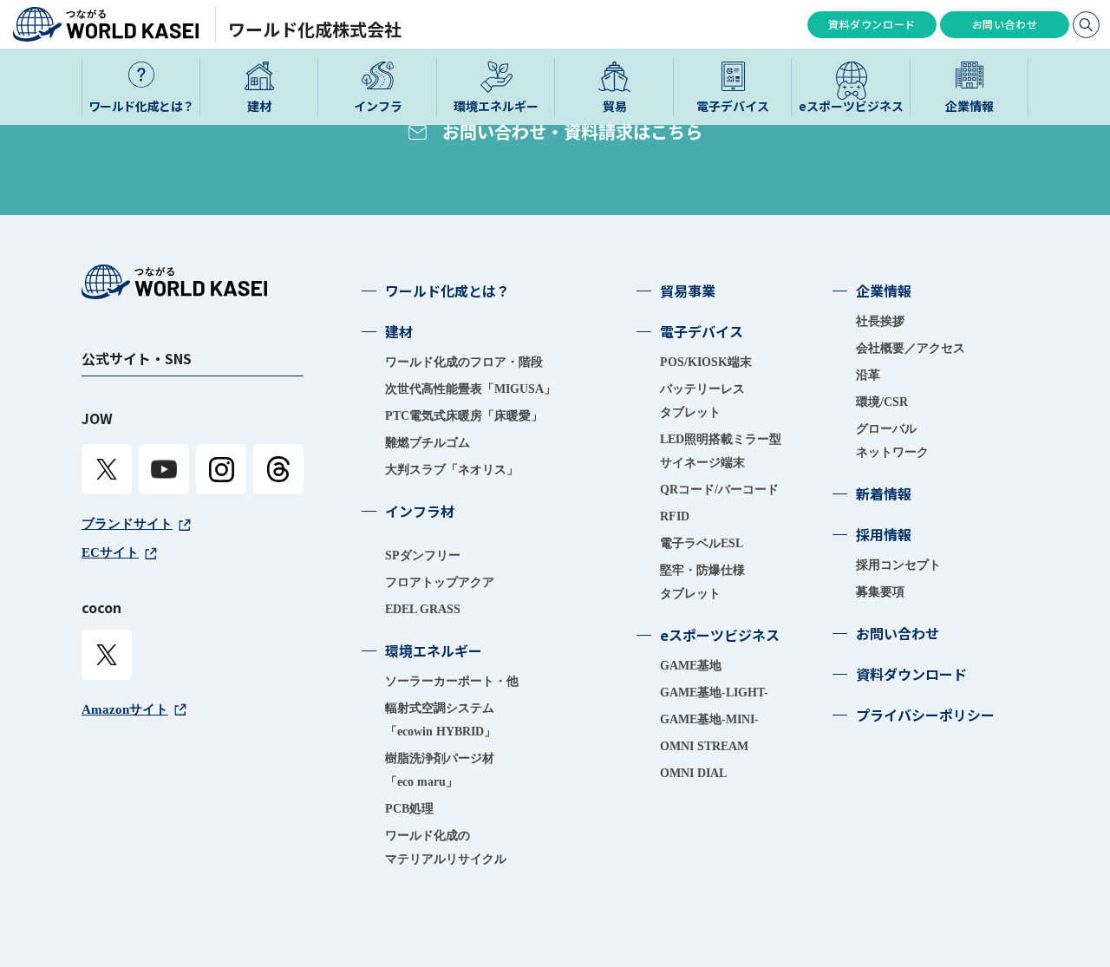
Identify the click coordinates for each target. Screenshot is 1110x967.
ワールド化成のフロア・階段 (464, 362)
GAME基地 (691, 665)
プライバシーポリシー (925, 714)
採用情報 (883, 534)
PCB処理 (409, 808)
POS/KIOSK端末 (706, 362)
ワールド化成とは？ (447, 290)
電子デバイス (701, 331)
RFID (674, 516)
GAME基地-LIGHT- (714, 692)
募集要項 (880, 591)
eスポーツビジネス (720, 634)
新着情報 (883, 493)
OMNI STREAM (704, 746)
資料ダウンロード (872, 23)
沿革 (868, 375)
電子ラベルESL (701, 543)
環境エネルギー (433, 650)
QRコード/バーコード (719, 489)
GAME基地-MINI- (709, 719)
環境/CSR (882, 401)
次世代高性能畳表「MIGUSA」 (470, 388)
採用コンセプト (898, 565)
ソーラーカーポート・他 (452, 681)
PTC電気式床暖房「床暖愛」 (464, 415)
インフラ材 (419, 510)
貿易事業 (687, 290)
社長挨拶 (880, 321)
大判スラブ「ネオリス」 (452, 469)
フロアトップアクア (439, 582)
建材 (399, 331)
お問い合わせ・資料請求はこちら (572, 131)
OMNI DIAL (693, 773)
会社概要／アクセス (910, 348)
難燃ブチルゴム (427, 442)
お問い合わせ (1005, 23)
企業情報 (883, 290)
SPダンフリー (422, 555)
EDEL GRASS (422, 609)
